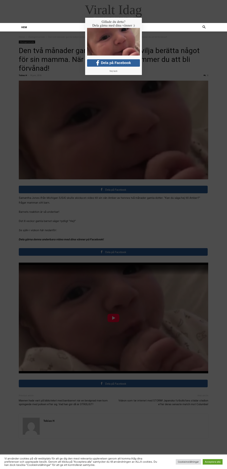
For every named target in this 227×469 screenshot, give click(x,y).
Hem (24, 27)
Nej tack (113, 71)
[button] (204, 27)
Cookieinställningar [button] (188, 461)
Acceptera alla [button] (212, 461)
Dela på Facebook (116, 63)
